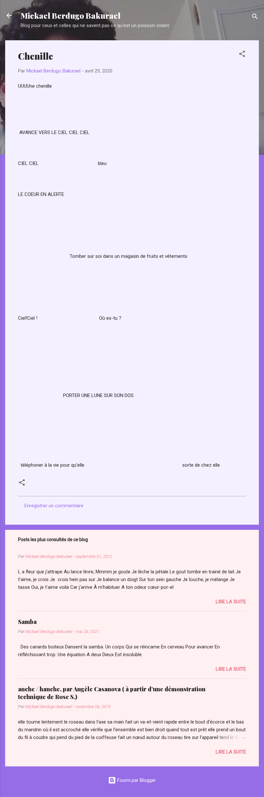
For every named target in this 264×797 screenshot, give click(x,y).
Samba (27, 622)
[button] (242, 55)
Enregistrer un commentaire (53, 506)
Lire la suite (231, 602)
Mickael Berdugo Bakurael (70, 15)
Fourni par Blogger (136, 780)
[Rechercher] (255, 17)
